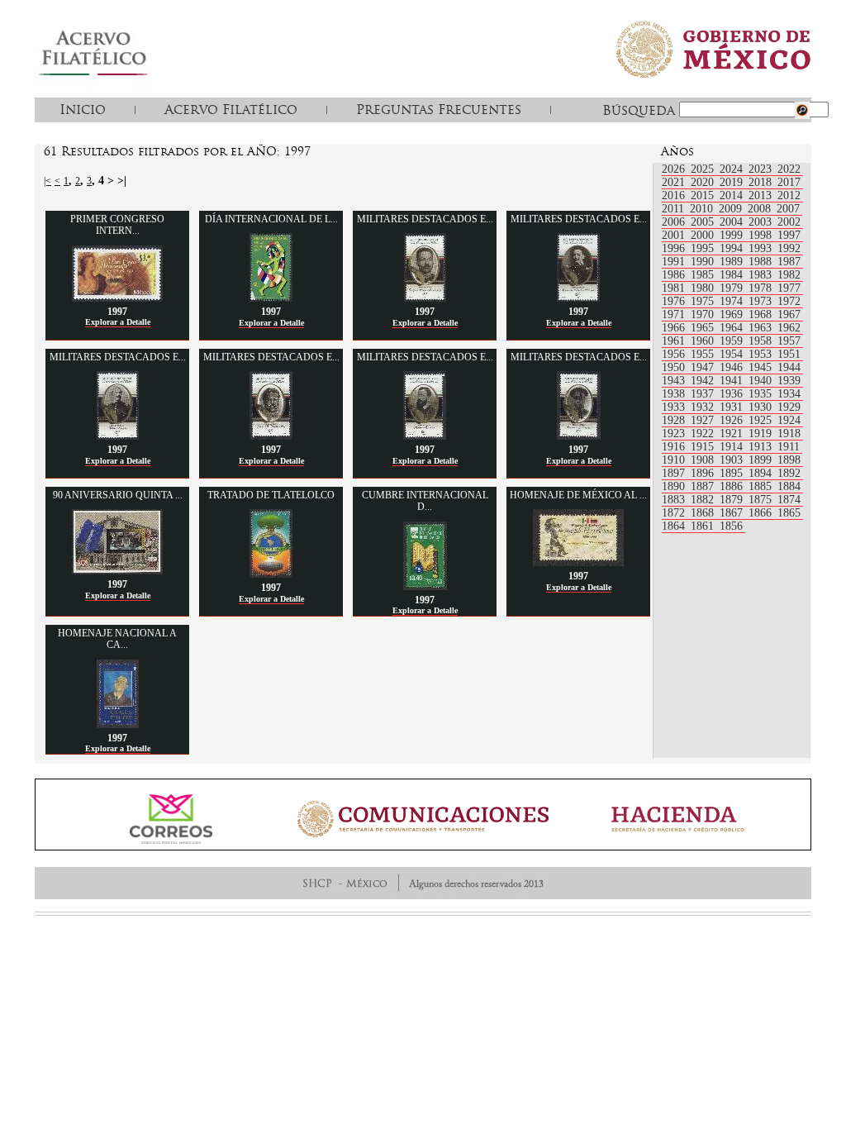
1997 (789, 235)
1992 (789, 248)
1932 (704, 407)
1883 (675, 499)
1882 (704, 499)
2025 (704, 169)
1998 (762, 235)
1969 (733, 314)
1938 (675, 394)
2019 (733, 182)
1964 (733, 328)
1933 (675, 407)
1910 (675, 460)
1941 (733, 380)
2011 (674, 208)
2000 (704, 235)
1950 (675, 367)
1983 (762, 275)
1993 (762, 248)
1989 (733, 261)
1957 (789, 341)
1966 (675, 328)
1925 (762, 420)
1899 (762, 460)
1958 (762, 341)
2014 (733, 195)
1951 (789, 354)
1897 (675, 473)
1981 (675, 288)
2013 (762, 195)
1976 (675, 301)
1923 (675, 433)
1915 (704, 447)
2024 (733, 169)
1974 (733, 301)
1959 (733, 341)
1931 (733, 407)
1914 (733, 447)
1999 (733, 235)
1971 (675, 314)
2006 (675, 222)
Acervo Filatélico (230, 109)
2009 (732, 208)
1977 (789, 288)
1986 (675, 275)
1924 (789, 420)
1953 (762, 354)
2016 (675, 195)
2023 (762, 169)
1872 (675, 513)
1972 (789, 301)
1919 (762, 433)
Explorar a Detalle (117, 321)
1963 (762, 328)
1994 (733, 248)
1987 (789, 261)
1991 (675, 261)
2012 (789, 195)
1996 (675, 248)
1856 (731, 526)
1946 (733, 367)
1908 (704, 460)
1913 (762, 447)
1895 (733, 473)
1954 (733, 354)
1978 (762, 288)
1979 (733, 288)
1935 (762, 394)
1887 (704, 486)
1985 (704, 275)
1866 (762, 513)
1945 (762, 367)
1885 (762, 486)
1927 (704, 420)
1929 (789, 407)
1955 (704, 354)
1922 (704, 433)
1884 (789, 486)
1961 (675, 341)
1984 (733, 275)
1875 (762, 499)
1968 (762, 314)
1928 (675, 420)
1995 (704, 248)
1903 (733, 460)
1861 (704, 526)
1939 (789, 380)
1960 (704, 341)
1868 (704, 513)
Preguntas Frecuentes (438, 109)
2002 (789, 222)
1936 (733, 394)
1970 (704, 314)
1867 (733, 513)
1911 (788, 447)
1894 (762, 473)
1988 (762, 261)
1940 (762, 380)
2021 (675, 182)
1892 (789, 473)
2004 (733, 222)
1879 (733, 499)
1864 (675, 526)
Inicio (82, 109)
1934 (789, 394)
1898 (789, 460)
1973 (762, 301)
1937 (704, 394)
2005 (704, 222)
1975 (704, 301)
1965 (704, 328)
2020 (704, 182)
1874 (789, 499)
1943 (675, 380)
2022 (789, 169)
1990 (704, 261)
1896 (704, 473)
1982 (789, 275)
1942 (704, 380)
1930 (762, 407)
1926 (733, 420)
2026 (675, 169)
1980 (704, 288)
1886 (733, 486)
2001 (675, 235)
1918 (789, 433)
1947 (704, 367)
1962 (789, 328)
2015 (704, 195)
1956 (675, 354)
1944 (789, 367)
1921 (733, 433)
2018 (762, 182)
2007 (788, 208)
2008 (761, 208)
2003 (762, 222)
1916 (675, 447)
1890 (675, 486)
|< (47, 181)
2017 (789, 182)
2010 (703, 208)
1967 (789, 314)
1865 (789, 513)
